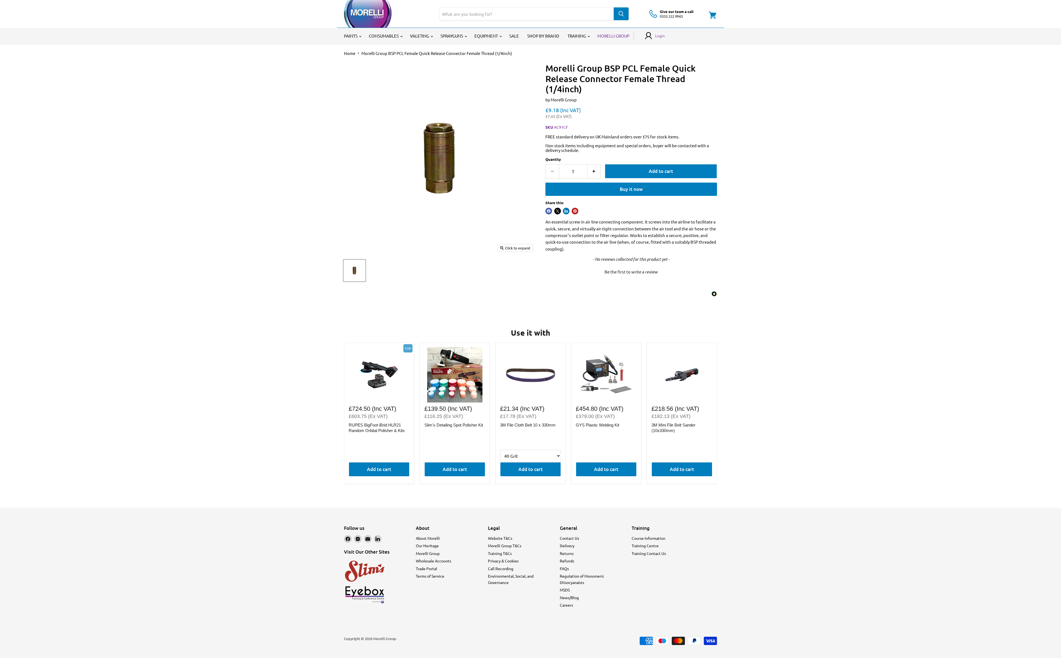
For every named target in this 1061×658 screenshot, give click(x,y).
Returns (567, 553)
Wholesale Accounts (433, 560)
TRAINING (577, 35)
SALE (514, 35)
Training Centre (645, 545)
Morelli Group (564, 99)
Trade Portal (426, 568)
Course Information (648, 538)
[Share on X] (557, 211)
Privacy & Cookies (503, 560)
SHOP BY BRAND (543, 35)
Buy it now (631, 189)
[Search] (621, 13)
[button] (631, 271)
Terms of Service (430, 575)
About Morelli (428, 538)
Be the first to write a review (631, 271)
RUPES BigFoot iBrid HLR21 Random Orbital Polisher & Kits (377, 428)
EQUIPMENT (486, 35)
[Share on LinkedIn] (566, 211)
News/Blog (569, 597)
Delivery (567, 545)
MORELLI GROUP (613, 35)
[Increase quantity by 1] (594, 171)
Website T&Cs (500, 538)
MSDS (565, 589)
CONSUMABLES (384, 35)
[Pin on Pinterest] (575, 211)
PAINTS (351, 35)
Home (349, 53)
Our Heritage (427, 545)
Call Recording (500, 568)
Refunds (567, 560)
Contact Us (569, 538)
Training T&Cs (500, 553)
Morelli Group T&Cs (504, 545)
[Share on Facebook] (548, 211)
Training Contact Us (649, 553)
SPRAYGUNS (452, 35)
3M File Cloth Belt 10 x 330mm (528, 425)
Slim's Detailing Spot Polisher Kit (453, 425)
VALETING (420, 35)
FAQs (564, 568)
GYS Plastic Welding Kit (597, 425)
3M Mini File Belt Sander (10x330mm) (673, 428)
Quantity (553, 159)
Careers (566, 604)
